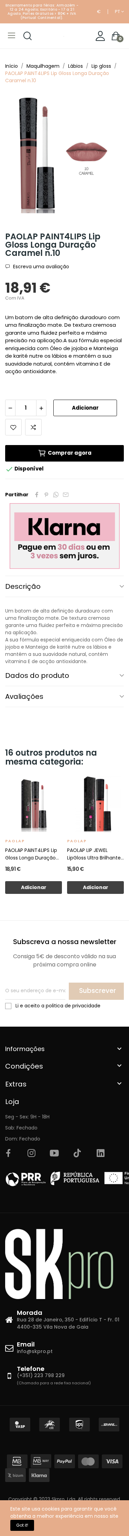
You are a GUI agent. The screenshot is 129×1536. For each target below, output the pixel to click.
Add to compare (33, 427)
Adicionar (85, 407)
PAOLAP (15, 841)
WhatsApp (56, 494)
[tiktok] (77, 1153)
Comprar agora (70, 452)
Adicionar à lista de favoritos (13, 427)
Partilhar (37, 494)
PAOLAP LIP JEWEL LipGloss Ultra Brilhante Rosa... (94, 854)
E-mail (66, 494)
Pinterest (46, 494)
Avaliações (24, 696)
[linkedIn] (100, 1153)
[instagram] (31, 1153)
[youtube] (54, 1153)
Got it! (22, 1525)
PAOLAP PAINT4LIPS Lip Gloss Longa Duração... (32, 854)
